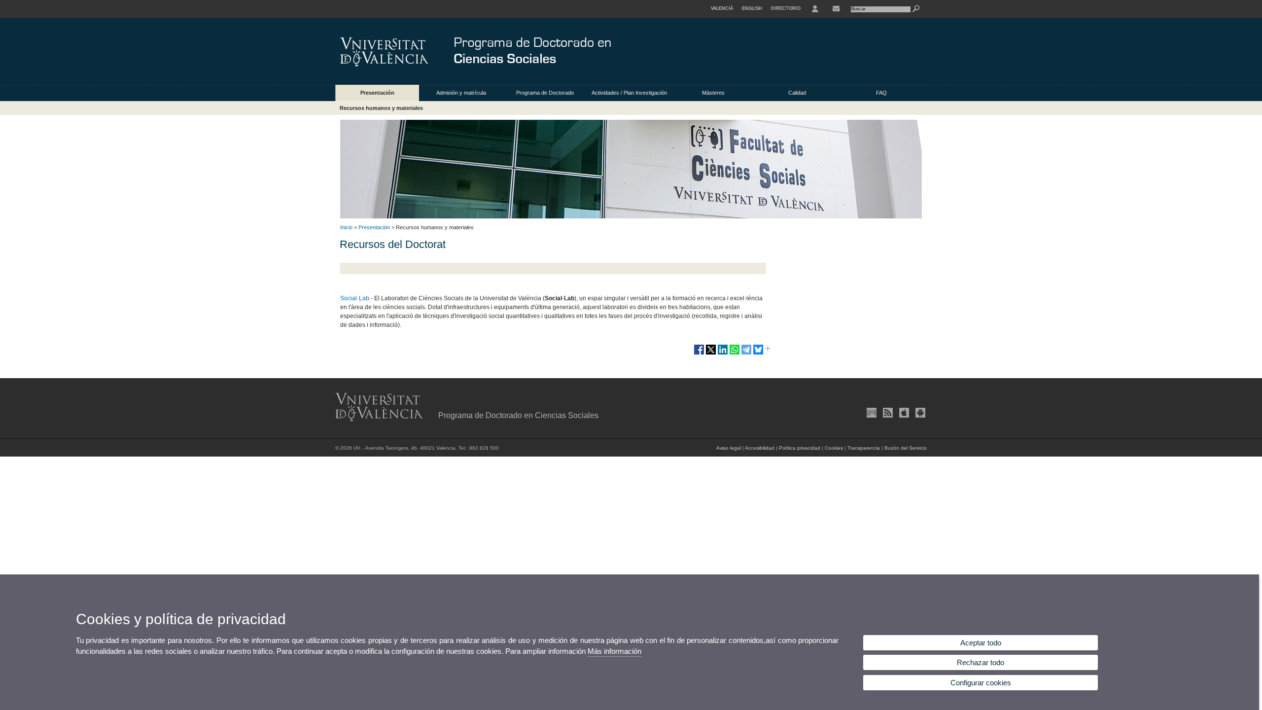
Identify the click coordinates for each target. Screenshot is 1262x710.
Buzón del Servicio (905, 448)
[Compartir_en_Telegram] (746, 353)
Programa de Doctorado (545, 93)
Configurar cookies (980, 682)
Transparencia (863, 448)
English (752, 8)
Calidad (797, 93)
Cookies (834, 448)
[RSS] (886, 413)
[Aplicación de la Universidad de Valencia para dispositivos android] (919, 413)
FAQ (881, 93)
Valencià (722, 8)
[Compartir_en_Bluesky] (758, 353)
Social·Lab (354, 298)
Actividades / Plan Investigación (629, 93)
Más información (614, 651)
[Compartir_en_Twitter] (711, 353)
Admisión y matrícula (461, 93)
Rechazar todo (980, 662)
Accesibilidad (759, 448)
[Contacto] (836, 9)
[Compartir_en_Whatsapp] (734, 353)
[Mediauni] (870, 413)
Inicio (346, 227)
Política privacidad (799, 448)
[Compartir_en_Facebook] (699, 353)
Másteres (713, 93)
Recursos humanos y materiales (381, 108)
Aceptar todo (980, 643)
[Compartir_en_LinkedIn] (723, 353)
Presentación (377, 93)
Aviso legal (728, 448)
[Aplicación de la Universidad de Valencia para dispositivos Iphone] (903, 413)
